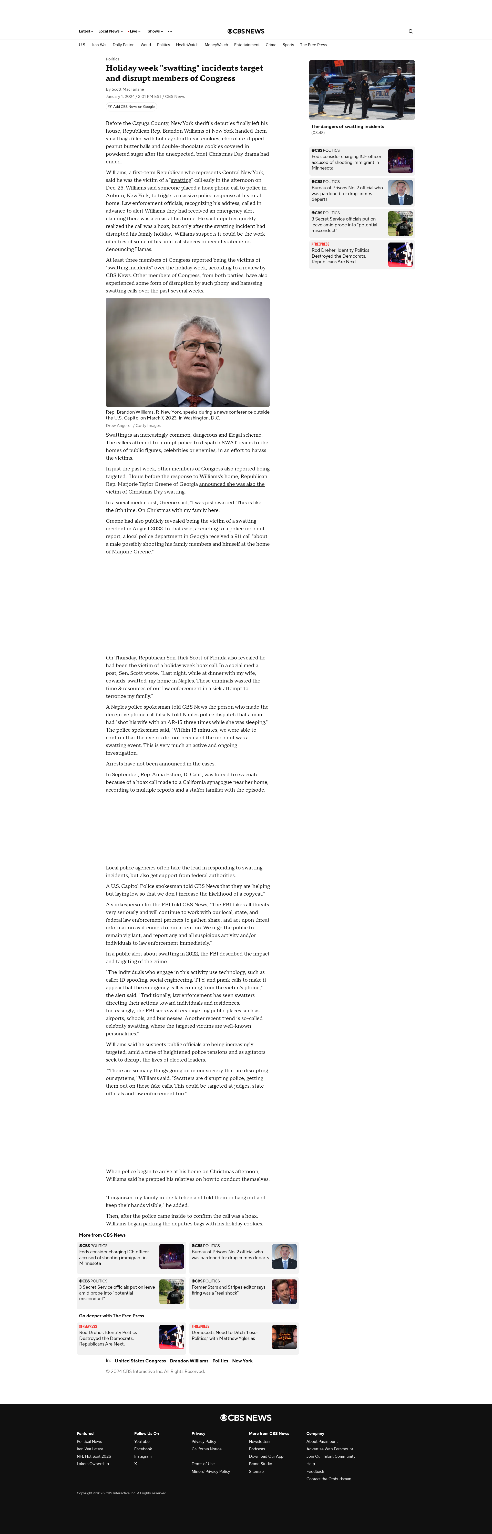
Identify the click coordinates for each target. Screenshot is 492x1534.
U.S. (82, 45)
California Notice (207, 1449)
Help (310, 1464)
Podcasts (257, 1449)
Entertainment (247, 45)
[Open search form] (410, 31)
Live (134, 31)
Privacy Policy (204, 1442)
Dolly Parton (124, 45)
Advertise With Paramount (329, 1449)
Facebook (143, 1449)
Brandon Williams (189, 1361)
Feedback (315, 1471)
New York (242, 1361)
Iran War (99, 45)
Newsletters (259, 1442)
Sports (288, 45)
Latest (85, 31)
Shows (154, 31)
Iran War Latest (90, 1449)
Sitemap (256, 1471)
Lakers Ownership (93, 1464)
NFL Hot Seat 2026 (94, 1456)
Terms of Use (203, 1464)
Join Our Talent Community (330, 1456)
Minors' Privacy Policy (211, 1471)
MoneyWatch (216, 45)
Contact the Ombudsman (328, 1479)
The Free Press (313, 45)
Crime (271, 45)
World (146, 45)
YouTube (142, 1442)
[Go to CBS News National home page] (246, 31)
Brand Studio (260, 1464)
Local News (109, 31)
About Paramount (322, 1442)
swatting (181, 180)
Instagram (143, 1456)
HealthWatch (187, 45)
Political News (89, 1442)
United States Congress (140, 1361)
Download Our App (266, 1456)
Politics (163, 45)
